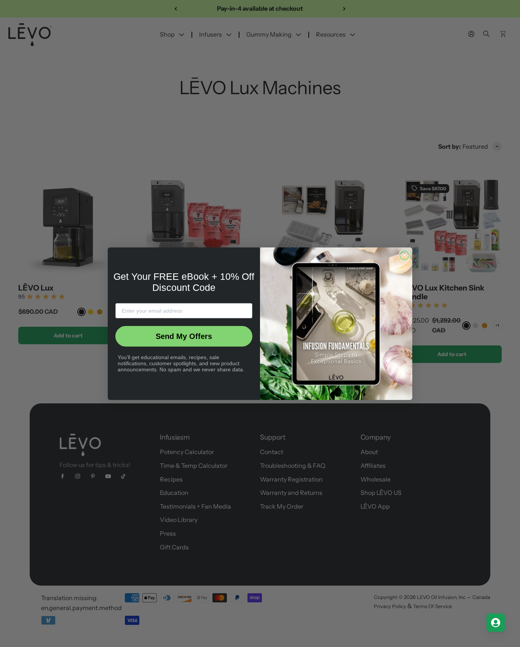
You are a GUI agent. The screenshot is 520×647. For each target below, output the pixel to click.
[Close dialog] (404, 255)
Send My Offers (184, 336)
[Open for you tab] (496, 622)
